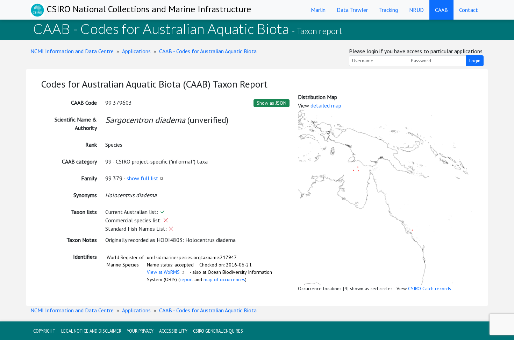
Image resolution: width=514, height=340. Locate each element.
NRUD (416, 9)
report (186, 279)
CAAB (441, 9)
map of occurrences (224, 279)
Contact (468, 9)
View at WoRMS (163, 272)
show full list (142, 178)
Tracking (388, 9)
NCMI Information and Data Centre (72, 51)
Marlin (318, 9)
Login (474, 60)
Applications (136, 51)
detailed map (325, 105)
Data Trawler (352, 9)
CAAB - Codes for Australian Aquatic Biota (208, 51)
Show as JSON (271, 103)
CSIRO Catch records (429, 288)
